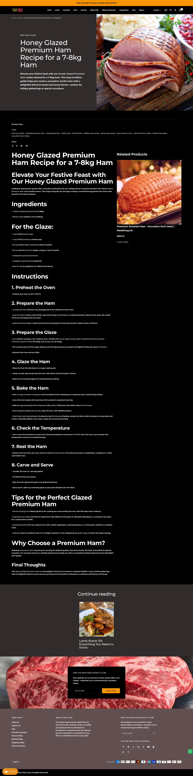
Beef (49, 10)
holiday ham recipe (92, 133)
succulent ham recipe (20, 136)
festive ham (66, 133)
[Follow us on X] (133, 746)
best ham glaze (28, 35)
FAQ (13, 729)
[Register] (154, 733)
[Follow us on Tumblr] (128, 751)
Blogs (141, 10)
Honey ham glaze (108, 133)
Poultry (84, 10)
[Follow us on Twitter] (128, 746)
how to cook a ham (124, 133)
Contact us (16, 726)
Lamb (57, 10)
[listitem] (12, 146)
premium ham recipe (142, 133)
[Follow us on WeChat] (153, 746)
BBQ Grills (94, 10)
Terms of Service (18, 746)
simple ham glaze (160, 133)
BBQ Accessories (109, 10)
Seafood (66, 10)
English (156, 10)
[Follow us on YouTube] (148, 746)
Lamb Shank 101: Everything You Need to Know (96, 644)
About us (15, 722)
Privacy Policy (17, 736)
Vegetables (124, 10)
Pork (75, 10)
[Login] (175, 10)
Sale (134, 10)
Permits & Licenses (19, 732)
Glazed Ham (77, 133)
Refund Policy (17, 739)
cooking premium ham (35, 133)
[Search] (171, 10)
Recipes (20, 18)
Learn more (122, 242)
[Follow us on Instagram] (138, 746)
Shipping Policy (18, 742)
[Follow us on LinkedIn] (123, 751)
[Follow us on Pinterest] (143, 746)
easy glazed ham (53, 133)
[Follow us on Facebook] (123, 746)
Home (14, 18)
